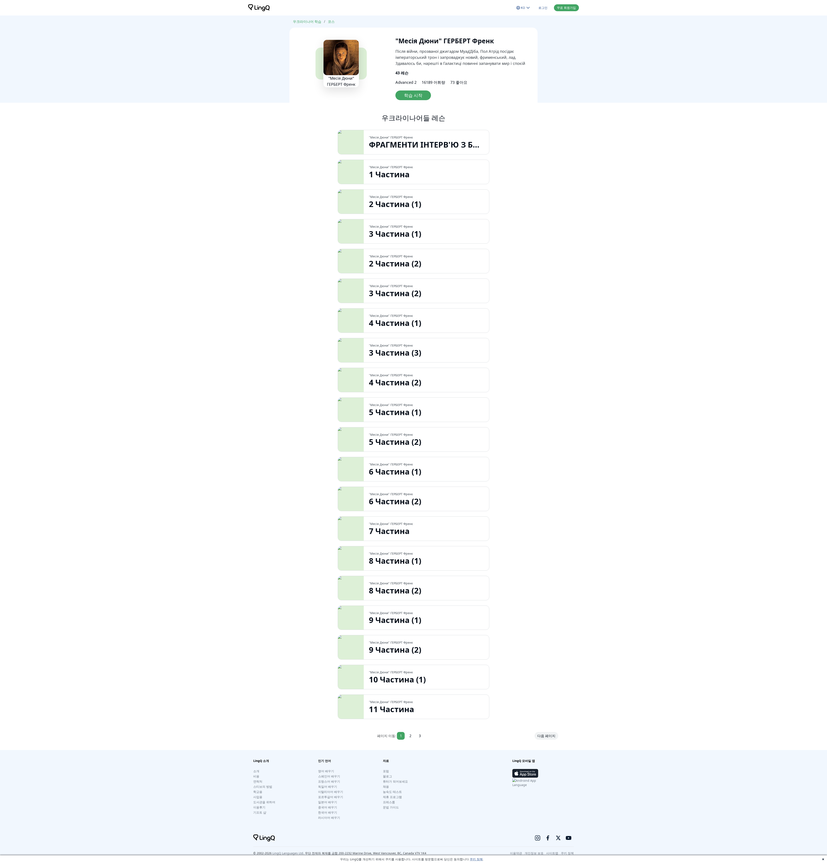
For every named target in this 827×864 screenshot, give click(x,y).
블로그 (387, 776)
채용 (386, 787)
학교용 (257, 792)
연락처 (257, 781)
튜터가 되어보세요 (395, 781)
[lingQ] (259, 7)
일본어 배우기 (327, 802)
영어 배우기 (326, 771)
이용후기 (259, 807)
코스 (331, 21)
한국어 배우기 (327, 812)
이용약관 (516, 853)
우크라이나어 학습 (307, 21)
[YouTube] (568, 838)
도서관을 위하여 (264, 802)
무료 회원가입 (566, 8)
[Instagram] (537, 838)
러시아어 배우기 (329, 818)
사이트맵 (552, 853)
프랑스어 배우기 (329, 781)
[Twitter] (558, 838)
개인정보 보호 (534, 853)
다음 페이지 (546, 735)
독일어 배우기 (327, 787)
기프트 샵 (259, 812)
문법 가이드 (391, 807)
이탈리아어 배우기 (330, 792)
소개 (256, 771)
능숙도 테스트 (392, 792)
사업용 (257, 797)
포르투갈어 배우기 (330, 797)
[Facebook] (548, 838)
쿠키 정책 (476, 859)
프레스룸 (389, 802)
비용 (256, 776)
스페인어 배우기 (329, 776)
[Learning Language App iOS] (525, 773)
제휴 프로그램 (392, 797)
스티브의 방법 (262, 787)
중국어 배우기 (327, 807)
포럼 (386, 771)
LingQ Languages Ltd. (288, 853)
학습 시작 (413, 95)
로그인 (542, 8)
